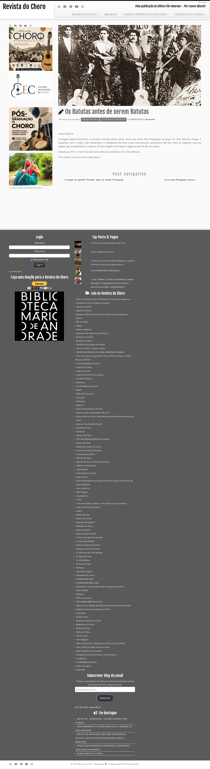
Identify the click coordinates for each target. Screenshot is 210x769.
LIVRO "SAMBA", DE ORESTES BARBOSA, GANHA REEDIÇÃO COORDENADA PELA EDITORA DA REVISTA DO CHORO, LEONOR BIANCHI (112, 283)
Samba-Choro (82, 636)
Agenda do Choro (83, 310)
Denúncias (80, 382)
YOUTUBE (80, 670)
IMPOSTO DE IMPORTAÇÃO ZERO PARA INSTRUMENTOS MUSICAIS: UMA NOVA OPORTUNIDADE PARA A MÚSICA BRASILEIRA (100, 738)
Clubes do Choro (83, 371)
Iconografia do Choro (90, 119)
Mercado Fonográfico (85, 522)
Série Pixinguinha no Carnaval (89, 651)
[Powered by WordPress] (106, 763)
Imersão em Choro (84, 458)
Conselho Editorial (84, 378)
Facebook (80, 431)
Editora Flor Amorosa (85, 393)
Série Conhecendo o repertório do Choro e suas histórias (100, 643)
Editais (79, 390)
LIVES (78, 499)
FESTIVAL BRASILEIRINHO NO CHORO (92, 439)
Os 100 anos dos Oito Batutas (113, 119)
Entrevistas (80, 401)
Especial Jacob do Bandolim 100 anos (92, 412)
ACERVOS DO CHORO (189, 14)
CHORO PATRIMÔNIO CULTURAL (145, 14)
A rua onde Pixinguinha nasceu (181, 179)
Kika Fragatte (81, 492)
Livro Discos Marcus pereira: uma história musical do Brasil (101, 503)
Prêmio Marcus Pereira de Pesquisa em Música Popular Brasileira (103, 605)
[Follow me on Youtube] (78, 6)
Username (39, 242)
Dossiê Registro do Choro (87, 386)
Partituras (80, 567)
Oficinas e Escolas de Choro (88, 549)
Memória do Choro (84, 518)
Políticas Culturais (84, 598)
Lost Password (15, 271)
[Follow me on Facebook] (72, 6)
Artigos (79, 325)
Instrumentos (82, 469)
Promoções (81, 613)
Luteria (79, 511)
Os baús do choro (84, 556)
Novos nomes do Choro (86, 533)
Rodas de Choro (83, 632)
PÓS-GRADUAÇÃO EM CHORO (89, 601)
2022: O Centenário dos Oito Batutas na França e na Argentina (103, 299)
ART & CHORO (82, 322)
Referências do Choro (85, 624)
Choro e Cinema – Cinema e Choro (90, 348)
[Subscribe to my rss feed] (60, 6)
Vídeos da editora (83, 666)
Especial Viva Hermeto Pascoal (89, 424)
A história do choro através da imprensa (93, 303)
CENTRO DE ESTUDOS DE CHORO (90, 344)
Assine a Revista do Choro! (102, 252)
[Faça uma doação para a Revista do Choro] (39, 285)
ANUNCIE (111, 14)
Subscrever (105, 697)
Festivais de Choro (84, 435)
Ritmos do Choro (83, 628)
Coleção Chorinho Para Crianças (90, 375)
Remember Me (40, 259)
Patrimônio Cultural (84, 571)
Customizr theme (132, 764)
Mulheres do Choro (84, 526)
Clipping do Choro (84, 367)
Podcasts (80, 594)
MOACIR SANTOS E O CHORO (89, 753)
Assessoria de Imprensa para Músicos (92, 333)
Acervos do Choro (83, 306)
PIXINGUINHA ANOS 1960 (87, 583)
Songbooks (81, 658)
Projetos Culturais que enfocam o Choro (93, 609)
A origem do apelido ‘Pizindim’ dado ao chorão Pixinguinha (92, 179)
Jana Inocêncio (82, 488)
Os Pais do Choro (83, 564)
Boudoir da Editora (84, 341)
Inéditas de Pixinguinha (86, 465)
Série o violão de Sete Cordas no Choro (93, 647)
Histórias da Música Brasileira (89, 450)
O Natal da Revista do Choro (88, 545)
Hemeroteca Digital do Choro (88, 446)
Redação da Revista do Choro (88, 620)
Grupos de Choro (83, 443)
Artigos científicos (84, 329)
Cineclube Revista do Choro (88, 363)
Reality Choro (82, 617)
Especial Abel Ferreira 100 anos (89, 409)
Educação (80, 397)
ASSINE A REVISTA (84, 14)
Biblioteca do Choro (84, 337)
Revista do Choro (24, 7)
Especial (79, 405)
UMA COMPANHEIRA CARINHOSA (105, 270)
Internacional (82, 477)
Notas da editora (83, 530)
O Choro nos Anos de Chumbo (89, 537)
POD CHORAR (82, 590)
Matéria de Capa (83, 514)
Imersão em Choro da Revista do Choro (92, 462)
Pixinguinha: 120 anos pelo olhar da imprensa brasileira (100, 586)
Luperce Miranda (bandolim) (88, 507)
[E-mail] (66, 6)
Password (39, 251)
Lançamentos (82, 496)
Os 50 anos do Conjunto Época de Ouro (108, 243)
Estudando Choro (83, 428)
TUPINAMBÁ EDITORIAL (86, 662)
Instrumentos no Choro (86, 473)
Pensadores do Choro (85, 575)
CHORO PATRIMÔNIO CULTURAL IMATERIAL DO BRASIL (100, 352)
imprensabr (150, 119)
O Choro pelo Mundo (85, 541)
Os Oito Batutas (83, 560)
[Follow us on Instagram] (83, 6)
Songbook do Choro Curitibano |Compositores (96, 654)
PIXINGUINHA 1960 (84, 579)
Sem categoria (82, 639)
